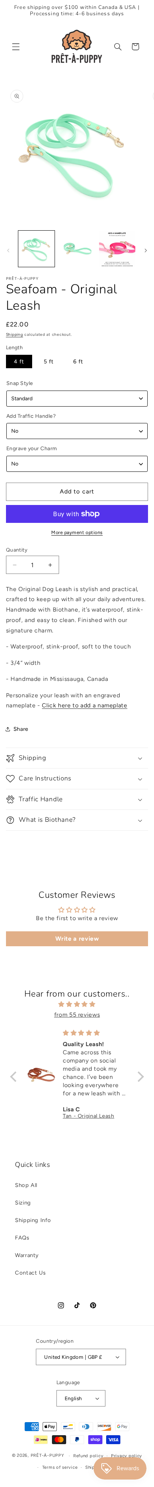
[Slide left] (8, 250)
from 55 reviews (77, 1014)
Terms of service (60, 1467)
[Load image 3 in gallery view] (117, 249)
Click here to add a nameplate (84, 705)
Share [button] (20, 729)
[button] (15, 46)
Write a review (77, 938)
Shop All (26, 1185)
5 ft (49, 361)
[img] (77, 1004)
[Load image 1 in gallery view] (36, 249)
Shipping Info (33, 1220)
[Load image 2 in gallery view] (77, 249)
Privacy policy (126, 1455)
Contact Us (30, 1272)
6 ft (78, 361)
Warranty (27, 1255)
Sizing (23, 1202)
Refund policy (88, 1455)
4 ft (19, 361)
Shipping (14, 334)
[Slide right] (146, 250)
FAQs (22, 1237)
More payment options (77, 532)
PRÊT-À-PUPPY (47, 1455)
